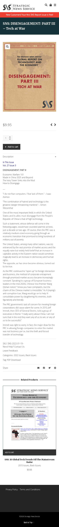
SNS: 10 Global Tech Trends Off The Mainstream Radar (29, 460)
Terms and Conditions (30, 489)
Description (8, 156)
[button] (7, 46)
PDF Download (14, 359)
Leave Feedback (10, 350)
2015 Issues (23, 465)
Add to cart (13, 146)
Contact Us (19, 346)
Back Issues (31, 355)
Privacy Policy (12, 489)
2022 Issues (19, 355)
